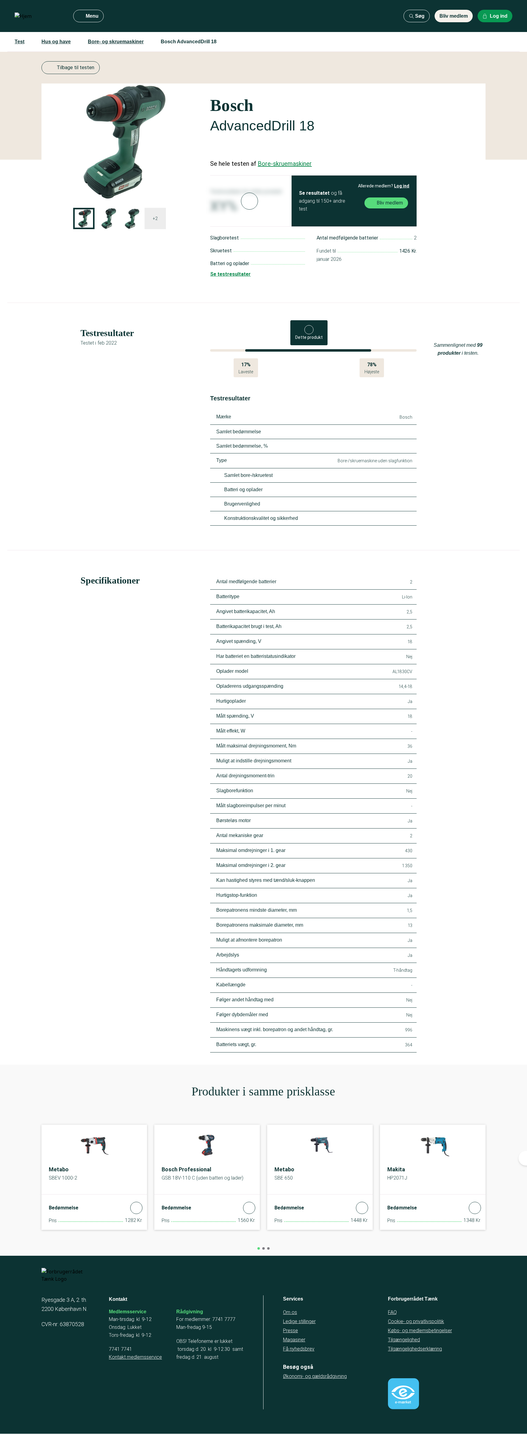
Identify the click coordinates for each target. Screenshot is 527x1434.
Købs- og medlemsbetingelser (420, 1330)
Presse (290, 1330)
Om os (290, 1312)
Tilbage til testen (75, 67)
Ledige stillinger (299, 1321)
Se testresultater (230, 274)
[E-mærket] (403, 1393)
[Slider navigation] (258, 1248)
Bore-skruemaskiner (285, 163)
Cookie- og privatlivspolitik (416, 1321)
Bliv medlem (453, 16)
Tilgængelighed (404, 1340)
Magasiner (294, 1340)
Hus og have (56, 41)
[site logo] (39, 16)
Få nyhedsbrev (298, 1349)
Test (19, 41)
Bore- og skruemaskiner (116, 41)
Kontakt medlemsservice (135, 1357)
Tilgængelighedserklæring (415, 1349)
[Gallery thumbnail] (84, 218)
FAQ (392, 1312)
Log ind (401, 185)
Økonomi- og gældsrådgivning (315, 1376)
